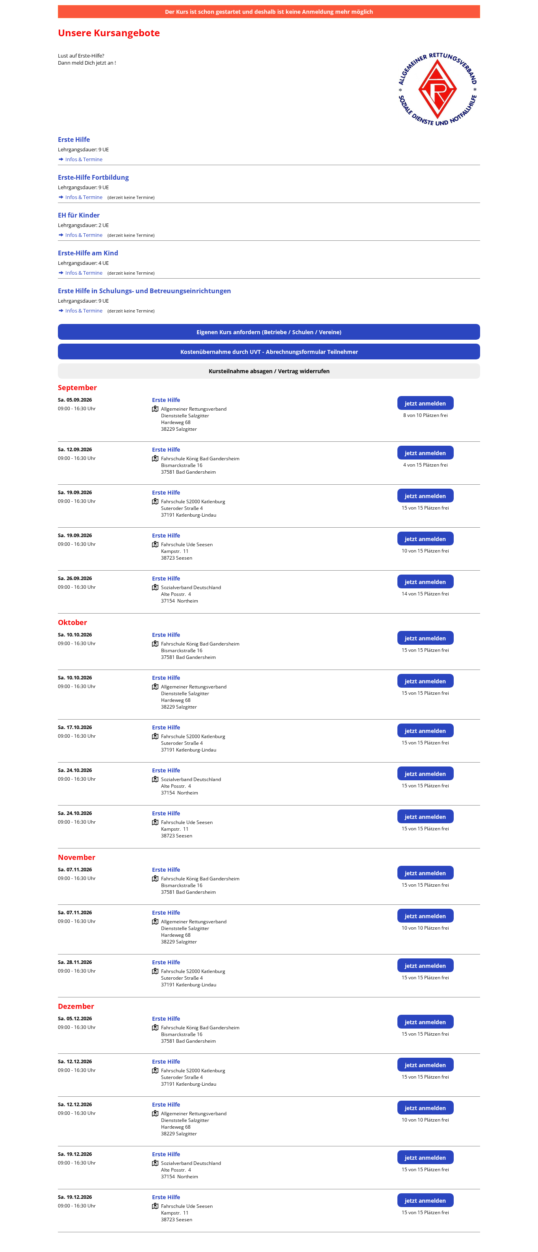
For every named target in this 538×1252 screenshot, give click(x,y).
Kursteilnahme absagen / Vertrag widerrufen (269, 371)
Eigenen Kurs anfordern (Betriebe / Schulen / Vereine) (269, 332)
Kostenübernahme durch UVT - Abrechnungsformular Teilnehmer (269, 351)
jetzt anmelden (425, 403)
